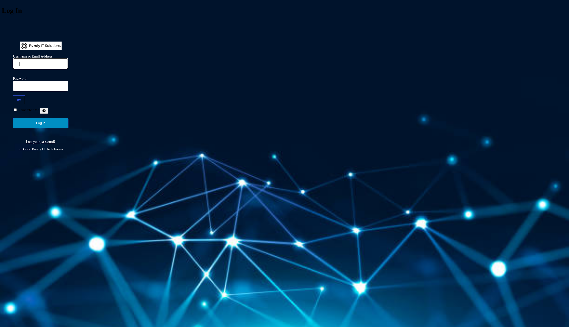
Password (19, 78)
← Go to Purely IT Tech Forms (41, 149)
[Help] (44, 111)
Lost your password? (40, 142)
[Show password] (19, 99)
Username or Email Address (32, 56)
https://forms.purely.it (40, 46)
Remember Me (28, 110)
